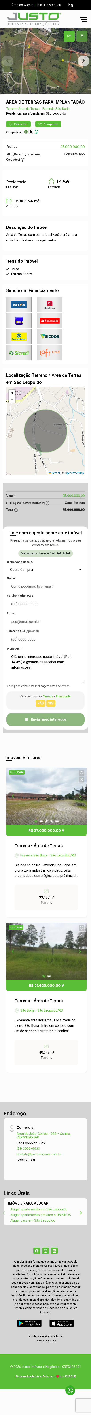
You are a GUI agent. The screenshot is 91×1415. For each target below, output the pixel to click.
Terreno (11, 109)
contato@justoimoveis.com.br (39, 1154)
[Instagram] (45, 1251)
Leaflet (55, 473)
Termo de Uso (45, 1341)
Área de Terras (29, 109)
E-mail (11, 613)
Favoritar (20, 124)
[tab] (69, 36)
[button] (70, 5)
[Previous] (13, 796)
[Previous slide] (7, 61)
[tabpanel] (45, 61)
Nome (11, 578)
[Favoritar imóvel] (81, 773)
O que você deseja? (20, 562)
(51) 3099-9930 (28, 1148)
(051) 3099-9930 (49, 5)
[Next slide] (83, 61)
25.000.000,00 (72, 147)
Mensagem (14, 648)
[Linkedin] (54, 1251)
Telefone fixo (23, 631)
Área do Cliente (22, 5)
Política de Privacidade (46, 1336)
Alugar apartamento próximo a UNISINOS (40, 1215)
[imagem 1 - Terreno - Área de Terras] (46, 796)
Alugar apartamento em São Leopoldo (38, 1209)
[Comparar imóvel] (81, 779)
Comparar (50, 124)
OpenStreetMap (74, 473)
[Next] (79, 796)
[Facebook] (36, 1251)
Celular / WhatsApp (20, 595)
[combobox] (45, 569)
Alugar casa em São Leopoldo (32, 1220)
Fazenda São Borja (56, 109)
